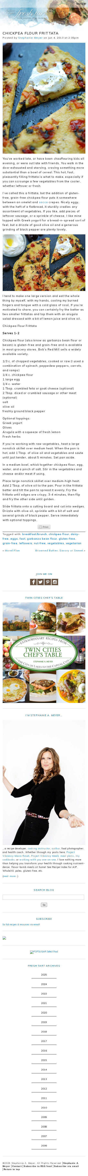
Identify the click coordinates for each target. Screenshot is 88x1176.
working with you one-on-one (37, 859)
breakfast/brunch (34, 534)
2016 (44, 1050)
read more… (10, 876)
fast (22, 538)
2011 (44, 1098)
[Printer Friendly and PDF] (44, 527)
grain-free (10, 543)
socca (43, 202)
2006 (44, 1145)
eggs (14, 538)
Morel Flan (12, 550)
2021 (44, 1003)
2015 (44, 1060)
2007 (44, 1136)
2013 (44, 1079)
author (56, 848)
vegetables (55, 543)
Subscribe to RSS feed (38, 1166)
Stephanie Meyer (30, 37)
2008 (44, 1126)
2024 (44, 984)
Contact (17, 1166)
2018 (44, 1031)
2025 (44, 974)
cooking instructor (39, 848)
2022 (44, 993)
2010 (44, 1107)
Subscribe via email (66, 1166)
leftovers (25, 543)
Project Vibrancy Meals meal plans (52, 855)
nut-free (40, 543)
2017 (44, 1041)
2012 (44, 1088)
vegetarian (74, 543)
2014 (44, 1069)
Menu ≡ (81, 3)
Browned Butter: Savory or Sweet (59, 550)
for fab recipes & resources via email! (21, 924)
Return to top (12, 1169)
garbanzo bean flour (42, 538)
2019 (44, 1022)
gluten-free (67, 538)
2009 (44, 1117)
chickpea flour (59, 534)
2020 (44, 1012)
